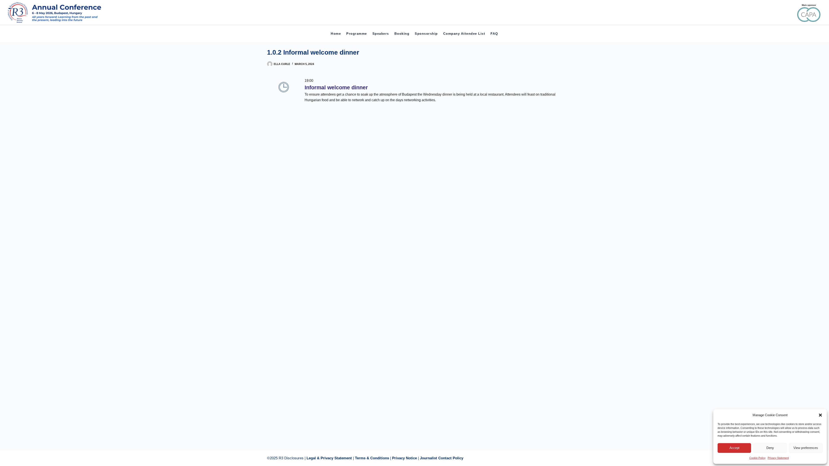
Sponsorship (426, 33)
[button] (820, 415)
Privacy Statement (778, 458)
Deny (770, 448)
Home (336, 33)
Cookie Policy (757, 458)
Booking (402, 33)
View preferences (805, 448)
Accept (734, 448)
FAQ (494, 33)
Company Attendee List (464, 33)
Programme (356, 33)
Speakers (380, 33)
